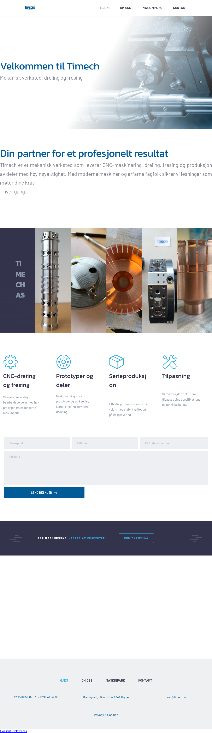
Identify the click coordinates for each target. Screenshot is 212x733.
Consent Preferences (13, 731)
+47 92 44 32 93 (48, 697)
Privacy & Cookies (106, 715)
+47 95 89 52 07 (22, 697)
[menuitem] (104, 8)
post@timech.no (176, 697)
